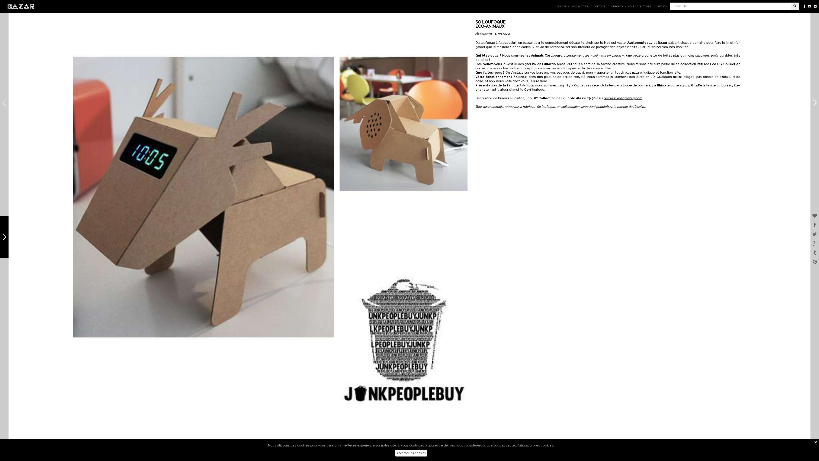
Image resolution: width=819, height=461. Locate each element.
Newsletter (579, 6)
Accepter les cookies (411, 453)
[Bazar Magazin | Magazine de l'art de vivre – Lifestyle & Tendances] (21, 6)
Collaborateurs (639, 6)
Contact (599, 6)
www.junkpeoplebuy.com (623, 98)
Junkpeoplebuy (600, 107)
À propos (617, 6)
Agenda (662, 6)
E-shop (561, 6)
